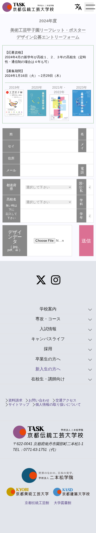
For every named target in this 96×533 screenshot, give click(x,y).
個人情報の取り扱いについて (58, 404)
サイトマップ (18, 404)
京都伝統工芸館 (37, 503)
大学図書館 (62, 503)
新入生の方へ (48, 369)
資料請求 (15, 400)
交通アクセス (65, 400)
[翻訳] (78, 7)
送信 (86, 240)
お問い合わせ (38, 400)
